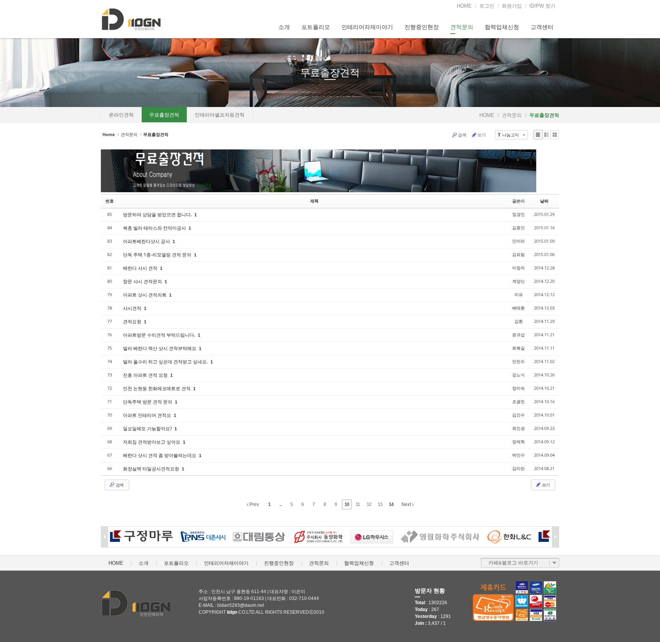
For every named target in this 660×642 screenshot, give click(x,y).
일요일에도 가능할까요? (148, 428)
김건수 (518, 415)
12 (369, 504)
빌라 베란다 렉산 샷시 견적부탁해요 (160, 348)
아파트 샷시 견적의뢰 (145, 295)
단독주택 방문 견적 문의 (148, 402)
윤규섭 (518, 334)
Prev (253, 504)
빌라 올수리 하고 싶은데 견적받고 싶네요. (166, 361)
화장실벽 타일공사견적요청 (151, 468)
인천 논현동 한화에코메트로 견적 (157, 388)
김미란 (518, 468)
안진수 (518, 361)
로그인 (486, 6)
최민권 (518, 428)
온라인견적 (121, 115)
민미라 (518, 241)
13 (380, 504)
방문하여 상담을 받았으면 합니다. (158, 214)
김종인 (518, 227)
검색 (462, 135)
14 (391, 504)
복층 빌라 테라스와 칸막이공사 (155, 228)
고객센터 (542, 27)
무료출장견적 (330, 72)
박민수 (518, 455)
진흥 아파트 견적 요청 (146, 375)
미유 (518, 294)
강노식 (518, 375)
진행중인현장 (421, 27)
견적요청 (132, 321)
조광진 (518, 401)
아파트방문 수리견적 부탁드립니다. (159, 335)
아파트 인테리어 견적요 (147, 415)
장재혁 (518, 441)
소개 (284, 27)
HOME (464, 6)
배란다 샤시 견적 (141, 268)
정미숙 (518, 388)
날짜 (544, 201)
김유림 (518, 254)
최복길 (518, 348)
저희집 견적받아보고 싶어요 (152, 442)
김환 (518, 321)
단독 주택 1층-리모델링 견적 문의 (157, 254)
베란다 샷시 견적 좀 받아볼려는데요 (160, 455)
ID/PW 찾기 (542, 6)
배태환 (518, 308)
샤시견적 (132, 308)
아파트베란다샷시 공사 (147, 241)
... (280, 504)
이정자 (518, 268)
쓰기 (481, 135)
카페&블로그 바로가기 (513, 563)
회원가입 (512, 6)
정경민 (518, 214)
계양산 (518, 281)
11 (358, 504)
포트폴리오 (315, 27)
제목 (314, 201)
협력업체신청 (502, 27)
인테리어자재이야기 (367, 27)
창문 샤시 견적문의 (143, 281)
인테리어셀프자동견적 (219, 115)
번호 (109, 201)
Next (406, 504)
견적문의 (461, 27)
